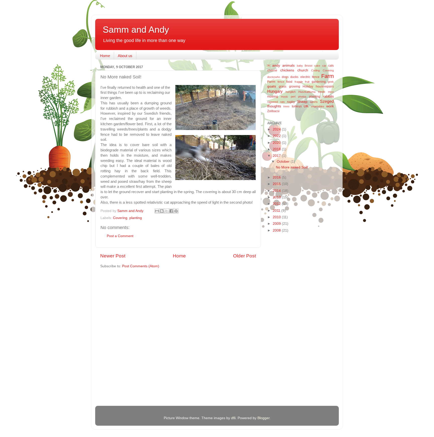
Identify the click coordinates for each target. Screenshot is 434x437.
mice (331, 91)
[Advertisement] (287, 316)
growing (294, 86)
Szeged (327, 101)
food (289, 81)
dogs (285, 77)
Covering (120, 218)
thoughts (274, 106)
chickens (287, 70)
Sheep (302, 102)
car (324, 65)
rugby (291, 102)
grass (282, 86)
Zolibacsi (273, 111)
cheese (272, 70)
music (284, 96)
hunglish (291, 91)
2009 (277, 224)
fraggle (299, 81)
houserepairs (325, 86)
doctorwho (273, 76)
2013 (277, 197)
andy (276, 65)
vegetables (317, 106)
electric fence (309, 77)
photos (302, 96)
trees (286, 106)
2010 (277, 217)
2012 (277, 204)
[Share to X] (166, 210)
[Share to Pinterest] (176, 210)
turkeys (297, 106)
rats (282, 101)
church (302, 70)
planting (135, 218)
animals (288, 65)
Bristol (308, 65)
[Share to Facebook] (171, 210)
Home (105, 56)
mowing (272, 96)
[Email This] (156, 210)
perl (293, 96)
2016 (277, 177)
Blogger (263, 418)
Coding (315, 70)
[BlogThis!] (161, 210)
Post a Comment (120, 236)
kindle (321, 91)
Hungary (275, 91)
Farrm (271, 81)
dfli (233, 418)
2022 (277, 136)
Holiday (308, 86)
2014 (277, 191)
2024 (277, 129)
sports (314, 101)
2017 (277, 156)
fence (281, 81)
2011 (277, 210)
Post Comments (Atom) (140, 266)
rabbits (328, 96)
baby (300, 65)
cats (331, 65)
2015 (277, 184)
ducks (294, 77)
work (330, 106)
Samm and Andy (136, 29)
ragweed (272, 101)
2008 (277, 230)
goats (271, 86)
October (284, 161)
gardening (319, 81)
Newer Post (112, 255)
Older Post (244, 255)
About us (125, 56)
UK (306, 106)
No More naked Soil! (292, 167)
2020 (277, 143)
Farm (327, 76)
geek (331, 81)
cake (317, 65)
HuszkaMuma (306, 91)
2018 (277, 149)
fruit (307, 81)
